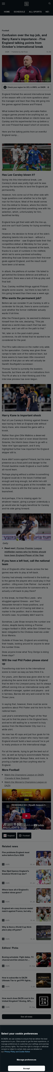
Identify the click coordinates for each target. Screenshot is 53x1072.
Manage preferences (26, 1059)
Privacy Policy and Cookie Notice (17, 1051)
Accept (26, 1068)
